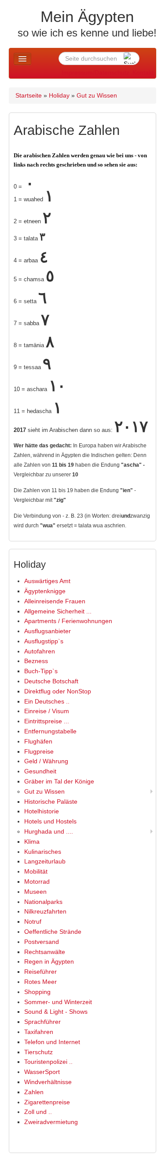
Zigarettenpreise (47, 1102)
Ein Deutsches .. (47, 701)
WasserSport (42, 1071)
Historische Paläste (50, 801)
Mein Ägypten (87, 16)
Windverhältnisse (48, 1081)
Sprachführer (42, 1021)
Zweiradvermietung (51, 1121)
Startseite (28, 95)
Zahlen (34, 1091)
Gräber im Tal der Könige (59, 781)
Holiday (59, 95)
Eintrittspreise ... (46, 721)
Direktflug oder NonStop (57, 691)
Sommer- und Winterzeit (58, 1001)
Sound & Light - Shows (56, 1011)
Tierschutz (38, 1052)
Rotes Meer (40, 981)
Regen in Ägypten (49, 961)
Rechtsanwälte (44, 951)
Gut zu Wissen (97, 95)
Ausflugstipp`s (43, 641)
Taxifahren (38, 1031)
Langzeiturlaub (45, 861)
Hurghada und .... (48, 831)
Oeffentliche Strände (52, 931)
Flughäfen (38, 741)
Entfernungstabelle (50, 731)
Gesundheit (40, 771)
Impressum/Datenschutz (95, 72)
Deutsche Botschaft (51, 681)
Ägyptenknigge (45, 591)
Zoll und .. (38, 1111)
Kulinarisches (42, 851)
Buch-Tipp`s (41, 671)
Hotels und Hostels (50, 821)
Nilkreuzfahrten (45, 911)
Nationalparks (43, 901)
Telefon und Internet (52, 1041)
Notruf (32, 921)
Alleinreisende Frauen (54, 601)
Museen (35, 891)
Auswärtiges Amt (47, 580)
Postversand (41, 941)
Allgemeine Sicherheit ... (58, 611)
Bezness (36, 660)
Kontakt (143, 72)
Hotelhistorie (41, 811)
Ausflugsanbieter (47, 631)
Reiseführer (40, 971)
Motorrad (37, 881)
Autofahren (39, 651)
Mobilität (36, 871)
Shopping (37, 991)
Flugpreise (39, 751)
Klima (32, 841)
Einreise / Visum (46, 711)
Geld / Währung (46, 761)
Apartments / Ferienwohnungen (68, 620)
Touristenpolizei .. (48, 1061)
